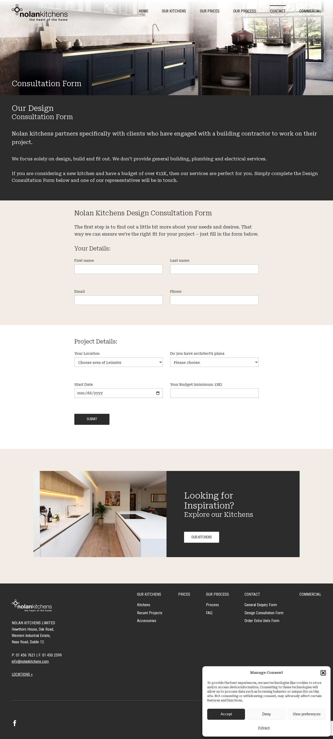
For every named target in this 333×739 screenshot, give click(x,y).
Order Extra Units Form (262, 620)
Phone (176, 292)
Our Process (244, 11)
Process (212, 605)
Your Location (87, 354)
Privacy (264, 727)
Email (79, 292)
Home (143, 11)
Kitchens (143, 605)
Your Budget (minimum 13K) (196, 385)
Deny (266, 714)
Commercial (310, 11)
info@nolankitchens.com (30, 661)
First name (84, 261)
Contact (278, 11)
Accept (226, 714)
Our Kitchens (174, 11)
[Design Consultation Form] (40, 12)
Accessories (146, 620)
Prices (184, 594)
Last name (179, 261)
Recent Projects (149, 613)
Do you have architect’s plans (197, 354)
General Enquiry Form (261, 605)
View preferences (307, 714)
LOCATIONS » (22, 674)
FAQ (209, 613)
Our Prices (209, 11)
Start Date (83, 385)
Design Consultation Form (264, 613)
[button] (323, 672)
